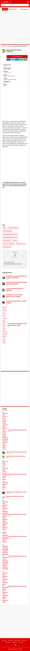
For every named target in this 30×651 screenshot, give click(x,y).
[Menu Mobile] (28, 2)
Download (18, 56)
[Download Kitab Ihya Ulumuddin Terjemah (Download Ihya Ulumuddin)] (5, 556)
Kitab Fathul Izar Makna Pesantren (15, 456)
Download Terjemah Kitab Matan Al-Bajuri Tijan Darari (16, 277)
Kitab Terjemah (7, 247)
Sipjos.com (6, 82)
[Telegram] (17, 59)
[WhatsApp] (21, 59)
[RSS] (15, 645)
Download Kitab (7, 231)
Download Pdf (7, 240)
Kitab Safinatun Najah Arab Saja (15, 496)
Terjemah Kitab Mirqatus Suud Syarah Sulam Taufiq (16, 324)
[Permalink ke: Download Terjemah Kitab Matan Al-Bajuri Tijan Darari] (3, 277)
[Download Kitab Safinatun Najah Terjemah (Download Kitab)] (5, 515)
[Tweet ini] (13, 59)
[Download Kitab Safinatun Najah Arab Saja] (3, 497)
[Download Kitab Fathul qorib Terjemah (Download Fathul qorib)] (3, 452)
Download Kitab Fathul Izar (10, 234)
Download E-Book (13, 228)
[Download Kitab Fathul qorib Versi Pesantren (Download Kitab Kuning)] (5, 537)
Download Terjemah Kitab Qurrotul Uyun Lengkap (14, 295)
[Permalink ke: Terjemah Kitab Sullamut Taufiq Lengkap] (3, 302)
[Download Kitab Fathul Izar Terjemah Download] (5, 474)
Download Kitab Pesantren (10, 237)
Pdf (9, 72)
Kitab (7, 72)
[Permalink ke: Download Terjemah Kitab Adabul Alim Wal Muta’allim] (3, 283)
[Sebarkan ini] (9, 59)
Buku (4, 228)
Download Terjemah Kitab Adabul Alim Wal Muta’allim (16, 283)
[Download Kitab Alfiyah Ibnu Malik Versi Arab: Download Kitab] (3, 492)
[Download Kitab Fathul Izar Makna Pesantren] (3, 456)
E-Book (15, 240)
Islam (5, 72)
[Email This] (25, 59)
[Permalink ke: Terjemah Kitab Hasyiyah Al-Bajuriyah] (3, 290)
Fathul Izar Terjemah (8, 243)
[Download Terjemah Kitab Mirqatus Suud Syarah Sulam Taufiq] (5, 430)
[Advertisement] (15, 28)
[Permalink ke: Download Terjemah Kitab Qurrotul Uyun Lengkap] (3, 296)
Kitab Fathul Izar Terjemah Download (18, 474)
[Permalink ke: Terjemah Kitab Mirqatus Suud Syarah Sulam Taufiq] (4, 325)
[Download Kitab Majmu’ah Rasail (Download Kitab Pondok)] (5, 586)
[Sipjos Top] (6, 2)
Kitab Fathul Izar (21, 243)
